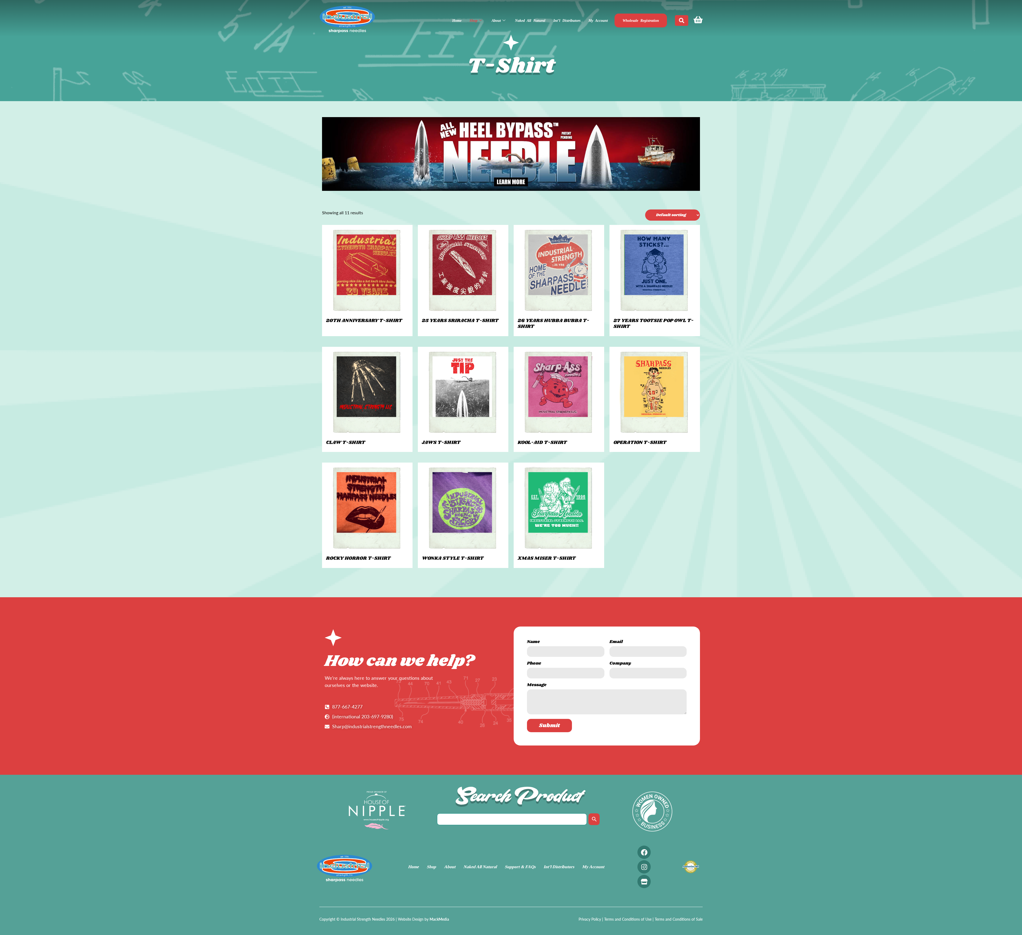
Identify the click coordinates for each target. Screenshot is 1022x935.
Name (533, 642)
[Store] (644, 881)
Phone (534, 663)
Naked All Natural (530, 21)
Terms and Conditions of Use (628, 919)
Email (616, 642)
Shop (473, 21)
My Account (598, 21)
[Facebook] (644, 852)
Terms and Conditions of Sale (679, 919)
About (496, 21)
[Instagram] (644, 867)
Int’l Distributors (566, 21)
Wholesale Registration (641, 21)
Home (456, 21)
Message (536, 685)
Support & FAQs (520, 866)
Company (620, 663)
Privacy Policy (590, 919)
